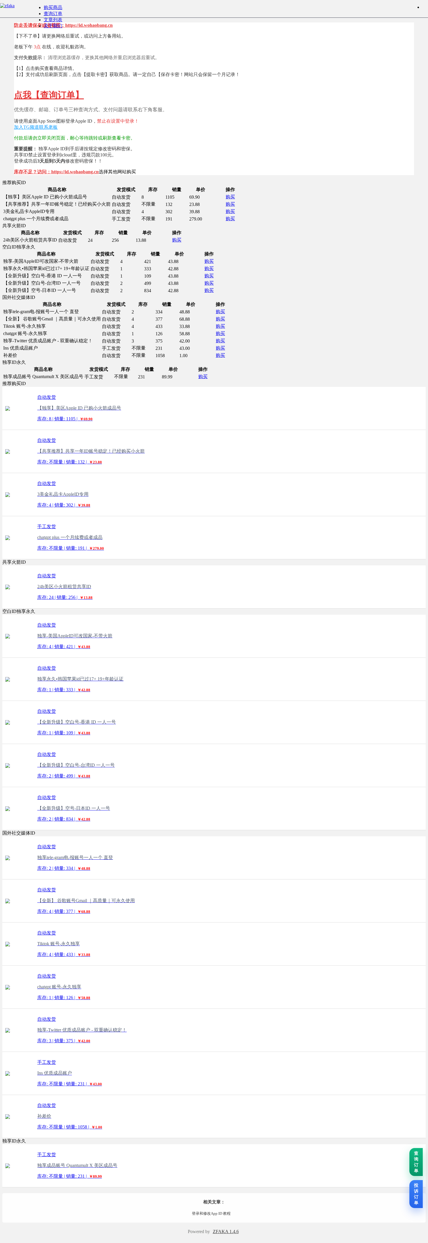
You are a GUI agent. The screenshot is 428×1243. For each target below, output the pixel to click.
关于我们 (53, 25)
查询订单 (53, 13)
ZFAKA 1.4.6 (226, 1231)
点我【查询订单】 (49, 95)
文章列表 (53, 19)
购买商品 (53, 7)
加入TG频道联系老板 (36, 127)
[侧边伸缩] (425, 7)
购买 (230, 196)
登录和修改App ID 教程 (211, 1213)
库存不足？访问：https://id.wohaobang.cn (56, 171)
